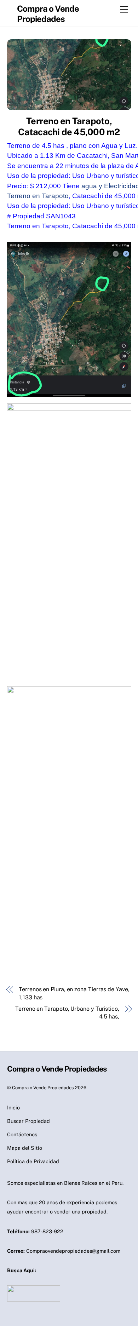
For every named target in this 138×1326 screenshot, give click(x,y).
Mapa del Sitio (24, 1148)
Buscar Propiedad (28, 1121)
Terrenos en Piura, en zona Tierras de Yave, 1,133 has (74, 993)
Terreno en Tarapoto (38, 196)
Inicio (13, 1107)
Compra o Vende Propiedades (43, 1087)
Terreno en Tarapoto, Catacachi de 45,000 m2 (69, 126)
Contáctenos (22, 1134)
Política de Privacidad (33, 1161)
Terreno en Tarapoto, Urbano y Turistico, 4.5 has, (67, 1012)
